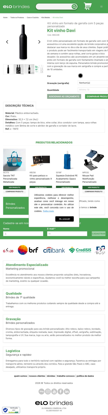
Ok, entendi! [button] (64, 219)
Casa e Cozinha (33, 17)
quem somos (20, 376)
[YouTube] (54, 391)
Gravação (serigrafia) (58, 83)
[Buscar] (75, 7)
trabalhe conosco (66, 376)
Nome (6, 228)
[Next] (39, 42)
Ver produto (14, 187)
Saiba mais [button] (48, 211)
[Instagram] (48, 391)
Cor (49, 76)
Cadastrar (98, 233)
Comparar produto (14, 191)
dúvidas (51, 376)
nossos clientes (37, 376)
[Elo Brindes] (16, 6)
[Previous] (7, 42)
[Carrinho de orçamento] (88, 6)
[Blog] (42, 391)
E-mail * (51, 228)
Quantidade (53, 90)
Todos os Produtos (17, 17)
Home (5, 17)
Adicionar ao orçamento (64, 96)
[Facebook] (60, 391)
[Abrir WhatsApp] (101, 408)
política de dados (85, 376)
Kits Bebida (45, 17)
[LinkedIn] (67, 391)
